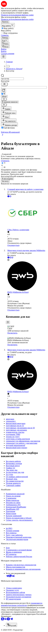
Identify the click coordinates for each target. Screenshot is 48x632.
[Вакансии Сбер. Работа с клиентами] (26, 213)
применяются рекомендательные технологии (21, 604)
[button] (3, 49)
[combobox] (12, 78)
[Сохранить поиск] (3, 91)
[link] (5, 43)
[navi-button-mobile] (3, 57)
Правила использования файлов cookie (17, 19)
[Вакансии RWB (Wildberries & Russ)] (26, 276)
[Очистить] (4, 84)
